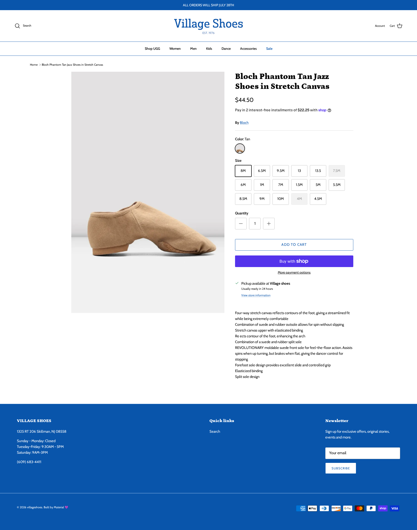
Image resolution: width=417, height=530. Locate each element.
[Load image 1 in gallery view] (144, 192)
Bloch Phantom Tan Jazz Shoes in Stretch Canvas (72, 64)
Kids (209, 48)
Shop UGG (152, 48)
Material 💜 (61, 507)
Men (193, 48)
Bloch (244, 122)
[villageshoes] (208, 26)
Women (175, 48)
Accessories (248, 48)
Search (214, 431)
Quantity (241, 213)
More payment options (294, 272)
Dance (226, 48)
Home (34, 64)
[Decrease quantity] (241, 223)
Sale (269, 48)
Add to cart (294, 244)
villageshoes (34, 507)
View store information (256, 295)
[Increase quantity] (269, 223)
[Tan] (240, 148)
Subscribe (341, 468)
